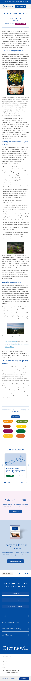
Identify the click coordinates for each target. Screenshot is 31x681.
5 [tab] (15, 482)
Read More (21, 475)
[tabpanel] (15, 466)
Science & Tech (21, 431)
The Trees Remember (11, 341)
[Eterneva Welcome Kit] (15, 533)
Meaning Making (21, 426)
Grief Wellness (21, 436)
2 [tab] (8, 482)
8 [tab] (23, 482)
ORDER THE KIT (15, 561)
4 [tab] (13, 482)
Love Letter (6, 426)
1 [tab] (5, 482)
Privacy (4, 668)
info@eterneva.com (8, 662)
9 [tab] (26, 482)
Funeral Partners (8, 421)
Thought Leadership (22, 421)
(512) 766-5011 (7, 659)
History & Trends (8, 431)
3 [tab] (10, 482)
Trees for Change (10, 344)
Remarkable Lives (8, 436)
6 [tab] (18, 482)
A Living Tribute (9, 347)
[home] (8, 6)
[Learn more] (21, 6)
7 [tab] (21, 482)
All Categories (15, 416)
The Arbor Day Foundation (22, 344)
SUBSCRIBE (15, 511)
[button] (27, 6)
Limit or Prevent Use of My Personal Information (10, 671)
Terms (3, 665)
